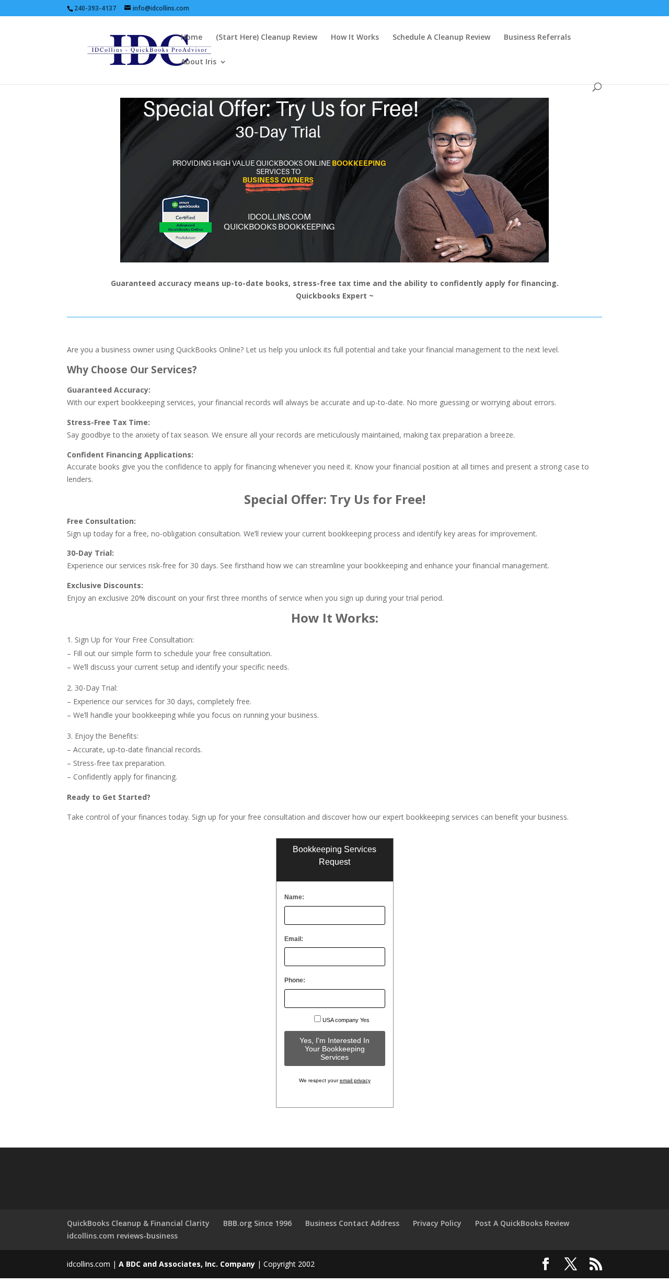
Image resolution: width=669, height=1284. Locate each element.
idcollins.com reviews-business (122, 1236)
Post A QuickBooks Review (522, 1223)
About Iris (198, 62)
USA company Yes (346, 1020)
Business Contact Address (352, 1223)
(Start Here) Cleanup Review (266, 37)
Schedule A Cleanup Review (441, 37)
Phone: (294, 980)
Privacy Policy (437, 1223)
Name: (294, 897)
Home (191, 37)
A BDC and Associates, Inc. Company (187, 1264)
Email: (293, 939)
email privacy (355, 1080)
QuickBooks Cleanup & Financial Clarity (138, 1223)
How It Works (355, 37)
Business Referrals (537, 37)
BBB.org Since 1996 (257, 1223)
